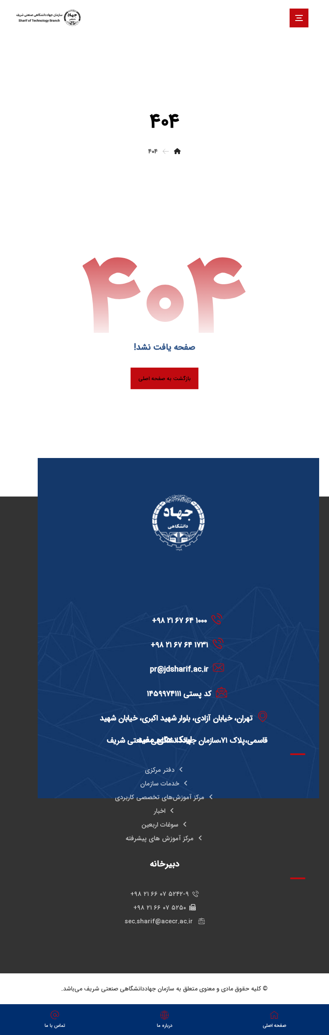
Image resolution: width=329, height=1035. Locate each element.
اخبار (159, 811)
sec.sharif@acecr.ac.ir (160, 921)
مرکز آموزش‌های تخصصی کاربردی (159, 797)
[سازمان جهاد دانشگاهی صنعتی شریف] (48, 17)
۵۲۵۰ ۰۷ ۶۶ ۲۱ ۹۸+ (159, 908)
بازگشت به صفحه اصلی (164, 378)
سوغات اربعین (159, 825)
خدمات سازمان (159, 784)
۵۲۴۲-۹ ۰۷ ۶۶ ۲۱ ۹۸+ (159, 894)
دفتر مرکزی (159, 770)
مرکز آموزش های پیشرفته (160, 838)
